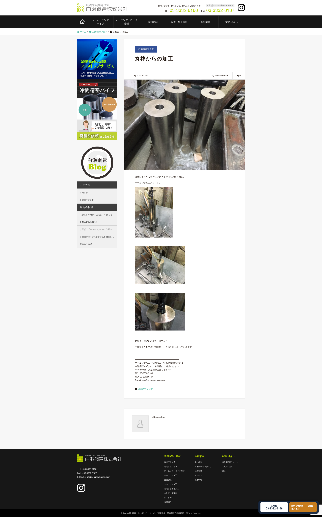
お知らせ (84, 192)
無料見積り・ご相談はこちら (302, 507)
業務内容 (153, 21)
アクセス (198, 475)
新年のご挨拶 (86, 244)
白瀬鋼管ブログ (145, 388)
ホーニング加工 (170, 475)
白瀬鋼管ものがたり (203, 466)
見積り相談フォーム (230, 462)
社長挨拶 (198, 470)
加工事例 (168, 497)
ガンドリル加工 (170, 492)
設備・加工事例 (179, 21)
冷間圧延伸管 (169, 462)
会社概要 (198, 462)
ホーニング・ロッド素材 (126, 21)
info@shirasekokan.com (220, 5)
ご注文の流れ (227, 466)
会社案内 (205, 21)
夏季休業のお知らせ (89, 221)
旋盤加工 (168, 479)
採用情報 (198, 479)
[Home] (82, 21)
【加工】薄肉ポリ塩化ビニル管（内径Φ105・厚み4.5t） (98, 214)
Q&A (223, 470)
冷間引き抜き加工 (171, 488)
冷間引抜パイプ (170, 466)
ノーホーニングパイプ (100, 21)
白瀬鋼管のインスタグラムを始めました (98, 236)
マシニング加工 (170, 484)
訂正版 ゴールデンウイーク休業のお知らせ (98, 229)
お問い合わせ (232, 21)
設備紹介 (168, 501)
